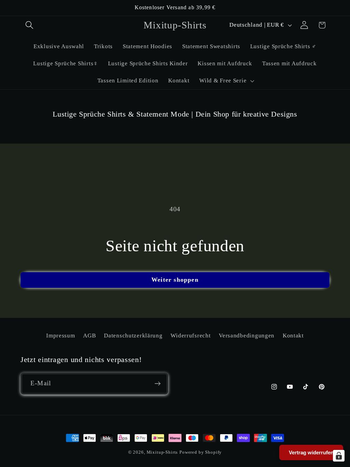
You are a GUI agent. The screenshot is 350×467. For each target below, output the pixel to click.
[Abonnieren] (157, 384)
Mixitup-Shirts (162, 452)
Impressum (60, 335)
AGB (89, 335)
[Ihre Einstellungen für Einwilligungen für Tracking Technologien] (339, 456)
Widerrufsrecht (191, 335)
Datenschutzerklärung (133, 335)
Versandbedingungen (246, 335)
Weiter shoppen (175, 279)
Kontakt (293, 335)
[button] (30, 25)
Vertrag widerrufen (311, 452)
